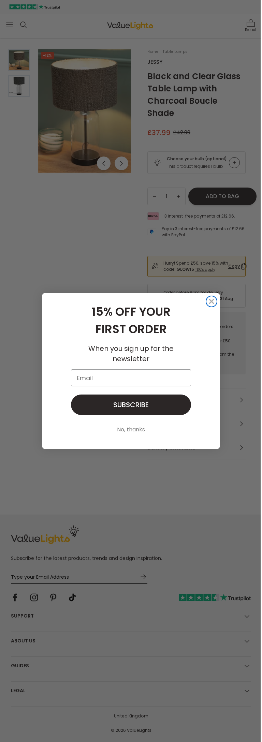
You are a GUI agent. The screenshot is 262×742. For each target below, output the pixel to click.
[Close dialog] (211, 301)
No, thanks (131, 429)
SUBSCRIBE (131, 405)
